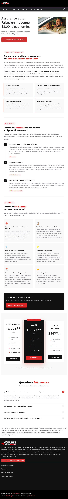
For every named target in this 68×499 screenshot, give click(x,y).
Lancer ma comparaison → (16, 305)
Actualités (6, 9)
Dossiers (16, 9)
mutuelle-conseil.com (7, 465)
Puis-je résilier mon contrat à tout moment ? (34, 406)
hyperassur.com (6, 469)
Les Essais (25, 9)
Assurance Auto (36, 9)
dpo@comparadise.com (9, 456)
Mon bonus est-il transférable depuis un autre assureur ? (34, 418)
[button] (14, 39)
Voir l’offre (13, 359)
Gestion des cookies (7, 476)
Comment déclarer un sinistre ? (34, 412)
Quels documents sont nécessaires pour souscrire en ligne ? (34, 392)
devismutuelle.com (7, 472)
